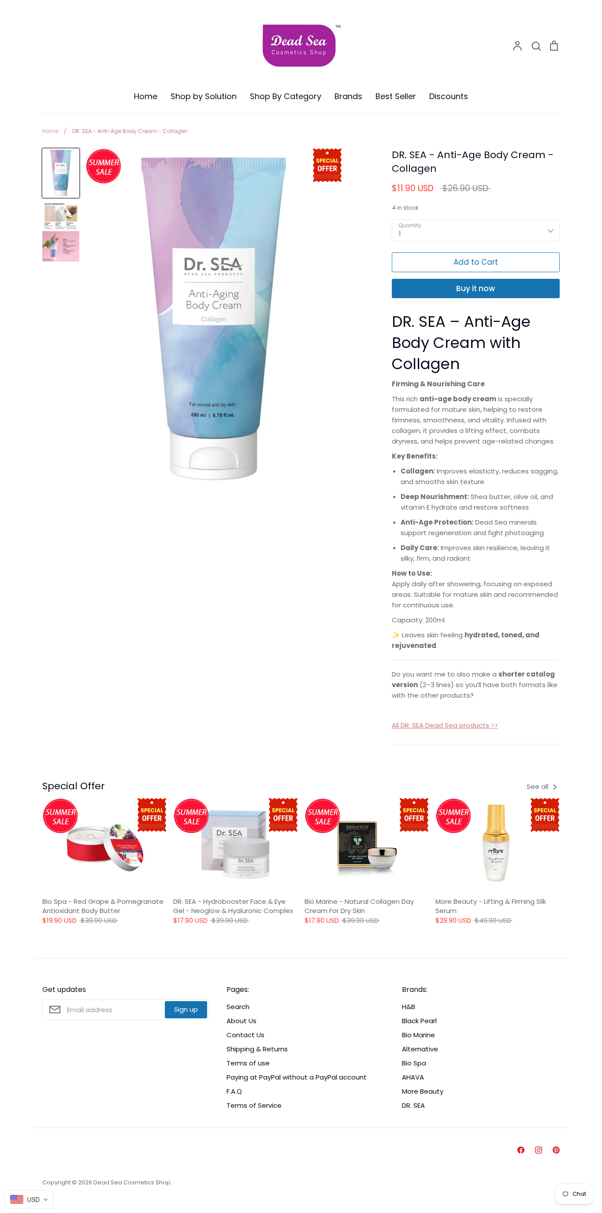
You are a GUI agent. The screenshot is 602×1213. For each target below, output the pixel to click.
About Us (241, 1020)
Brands (348, 96)
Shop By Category (285, 96)
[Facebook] (521, 1150)
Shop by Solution (204, 96)
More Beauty (422, 1091)
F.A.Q (234, 1091)
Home (145, 96)
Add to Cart (475, 262)
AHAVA (413, 1077)
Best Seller (395, 96)
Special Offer (73, 786)
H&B (408, 1006)
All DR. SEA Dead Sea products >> (445, 725)
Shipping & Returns (257, 1049)
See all (538, 786)
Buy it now (475, 288)
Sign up (186, 1009)
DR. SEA (413, 1105)
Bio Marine (418, 1034)
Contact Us (245, 1034)
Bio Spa (414, 1063)
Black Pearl (419, 1020)
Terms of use (248, 1063)
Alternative (420, 1049)
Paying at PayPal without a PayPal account (297, 1077)
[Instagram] (538, 1150)
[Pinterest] (556, 1150)
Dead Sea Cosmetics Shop (132, 1182)
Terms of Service (254, 1105)
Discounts (448, 96)
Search (238, 1006)
